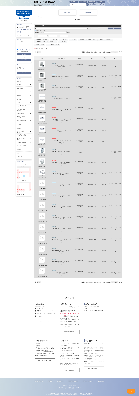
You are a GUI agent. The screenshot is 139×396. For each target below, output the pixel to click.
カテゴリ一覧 (67, 12)
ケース (18, 91)
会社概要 (50, 381)
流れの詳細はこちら (44, 322)
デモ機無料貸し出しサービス (42, 41)
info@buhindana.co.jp (23, 35)
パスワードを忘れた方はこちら (23, 51)
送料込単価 (74, 39)
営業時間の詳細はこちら (69, 331)
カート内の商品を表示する (54, 44)
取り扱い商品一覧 (39, 381)
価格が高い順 (97, 52)
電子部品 (19, 84)
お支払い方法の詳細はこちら (44, 360)
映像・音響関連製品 (21, 120)
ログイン (101, 1)
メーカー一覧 (88, 12)
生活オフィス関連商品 (21, 146)
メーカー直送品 (64, 39)
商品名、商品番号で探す (41, 30)
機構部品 (19, 95)
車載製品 (19, 149)
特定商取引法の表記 (73, 381)
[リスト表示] (121, 52)
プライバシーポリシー (88, 381)
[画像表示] (120, 52)
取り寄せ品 (55, 39)
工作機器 (19, 124)
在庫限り (102, 39)
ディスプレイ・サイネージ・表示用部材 (21, 135)
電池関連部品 (20, 128)
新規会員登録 (92, 1)
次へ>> (39, 52)
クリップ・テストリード (21, 106)
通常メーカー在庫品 (92, 39)
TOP (35, 17)
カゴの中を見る (24, 72)
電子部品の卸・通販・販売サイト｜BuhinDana (75, 393)
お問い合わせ (83, 1)
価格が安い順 (89, 52)
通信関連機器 (20, 88)
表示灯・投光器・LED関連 (21, 131)
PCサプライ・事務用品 (21, 139)
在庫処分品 (19, 156)
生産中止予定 (63, 41)
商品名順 (108, 52)
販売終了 (82, 39)
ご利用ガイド (74, 1)
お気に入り (101, 4)
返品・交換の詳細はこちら (94, 368)
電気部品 (19, 81)
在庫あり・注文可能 (40, 44)
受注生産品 (110, 39)
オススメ (47, 39)
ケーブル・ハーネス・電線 (21, 117)
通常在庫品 (38, 39)
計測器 (18, 102)
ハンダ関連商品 (20, 113)
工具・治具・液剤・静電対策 (21, 110)
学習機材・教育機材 (21, 142)
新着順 (103, 52)
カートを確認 (93, 4)
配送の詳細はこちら (69, 370)
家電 (18, 153)
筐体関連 (19, 99)
